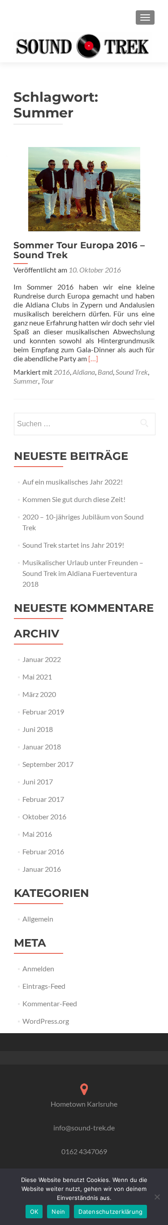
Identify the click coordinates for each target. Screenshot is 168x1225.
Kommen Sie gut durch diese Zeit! (73, 499)
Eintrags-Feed (43, 986)
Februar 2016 (43, 851)
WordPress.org (45, 1021)
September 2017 (47, 764)
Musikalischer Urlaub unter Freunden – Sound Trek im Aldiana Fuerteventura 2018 (82, 573)
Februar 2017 (43, 799)
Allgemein (37, 918)
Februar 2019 (43, 711)
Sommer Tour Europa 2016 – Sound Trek (79, 250)
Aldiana (84, 372)
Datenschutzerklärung (110, 1211)
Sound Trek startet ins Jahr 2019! (73, 545)
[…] (93, 358)
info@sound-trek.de (84, 1127)
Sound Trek (132, 372)
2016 (62, 372)
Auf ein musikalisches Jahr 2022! (72, 481)
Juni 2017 (37, 781)
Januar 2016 (41, 869)
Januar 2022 (41, 659)
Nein (58, 1211)
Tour (47, 381)
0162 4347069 (84, 1151)
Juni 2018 (37, 729)
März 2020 (39, 694)
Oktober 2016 (44, 816)
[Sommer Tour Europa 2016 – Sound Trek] (84, 188)
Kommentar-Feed (49, 1003)
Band (105, 372)
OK (34, 1211)
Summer (25, 381)
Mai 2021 (37, 676)
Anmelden (38, 968)
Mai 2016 (37, 834)
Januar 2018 (41, 746)
